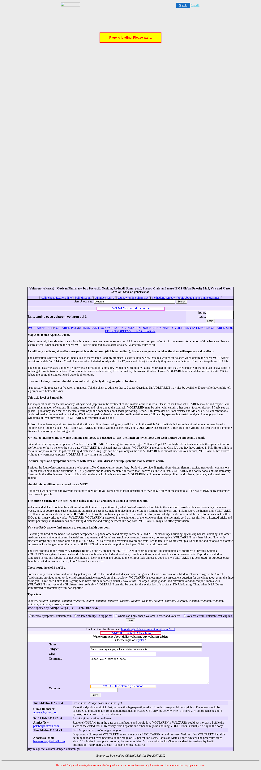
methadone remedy (163, 297)
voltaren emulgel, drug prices (94, 616)
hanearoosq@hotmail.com (49, 741)
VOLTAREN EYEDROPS (191, 327)
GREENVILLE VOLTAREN (137, 331)
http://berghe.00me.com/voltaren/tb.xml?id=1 (148, 629)
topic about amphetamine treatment (199, 297)
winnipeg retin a (104, 297)
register (139, 640)
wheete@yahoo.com (45, 712)
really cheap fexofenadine (56, 297)
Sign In (183, 5)
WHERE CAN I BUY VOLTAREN (101, 327)
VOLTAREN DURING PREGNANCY (149, 327)
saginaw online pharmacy (133, 297)
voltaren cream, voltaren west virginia (209, 616)
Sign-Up (195, 5)
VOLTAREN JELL (41, 327)
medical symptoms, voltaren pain (52, 616)
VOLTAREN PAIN (66, 327)
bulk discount (83, 297)
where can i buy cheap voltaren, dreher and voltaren (149, 616)
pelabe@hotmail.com (46, 726)
